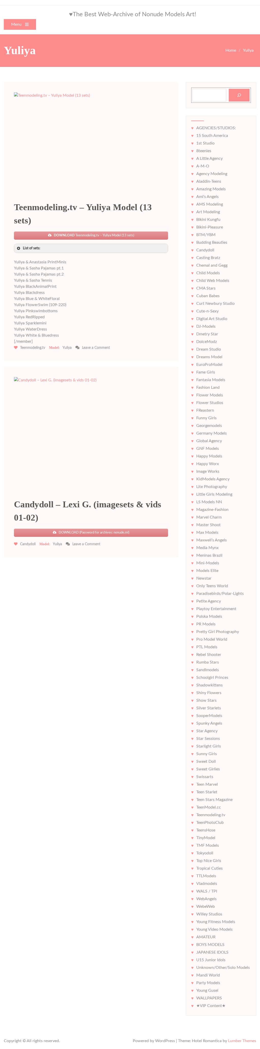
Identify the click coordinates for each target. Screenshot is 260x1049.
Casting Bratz (208, 258)
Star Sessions (208, 739)
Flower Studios (209, 403)
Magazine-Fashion (212, 510)
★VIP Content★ (210, 1006)
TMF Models (207, 845)
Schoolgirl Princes (212, 678)
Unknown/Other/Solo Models (223, 968)
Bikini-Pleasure (209, 227)
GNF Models (207, 449)
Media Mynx (207, 548)
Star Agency (207, 731)
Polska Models (209, 616)
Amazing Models (211, 189)
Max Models (207, 532)
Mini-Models (207, 563)
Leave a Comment (96, 348)
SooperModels (209, 716)
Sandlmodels (207, 670)
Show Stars (206, 700)
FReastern (205, 410)
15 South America (212, 136)
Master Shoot (208, 525)
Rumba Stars (207, 662)
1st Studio (205, 143)
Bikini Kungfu (208, 220)
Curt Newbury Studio (215, 303)
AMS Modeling (209, 204)
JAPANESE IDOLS (212, 952)
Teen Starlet (206, 792)
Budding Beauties (211, 242)
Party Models (208, 983)
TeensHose (205, 830)
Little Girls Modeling (214, 494)
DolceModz (206, 342)
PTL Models (206, 647)
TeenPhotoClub (210, 823)
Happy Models (209, 456)
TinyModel (205, 838)
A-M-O (202, 166)
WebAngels (206, 899)
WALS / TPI (206, 891)
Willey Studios (209, 914)
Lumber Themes (242, 1041)
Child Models (208, 273)
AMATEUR (206, 937)
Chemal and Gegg (212, 265)
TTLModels (206, 876)
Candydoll (28, 544)
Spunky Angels (209, 723)
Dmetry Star (207, 334)
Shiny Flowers (208, 693)
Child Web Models (212, 281)
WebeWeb (205, 906)
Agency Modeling (211, 174)
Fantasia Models (210, 380)
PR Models (206, 624)
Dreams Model (209, 357)
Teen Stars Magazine (214, 800)
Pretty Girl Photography (217, 632)
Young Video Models (214, 929)
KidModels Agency (213, 479)
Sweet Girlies (208, 769)
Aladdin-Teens (208, 181)
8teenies (203, 151)
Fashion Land (208, 387)
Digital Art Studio (211, 319)
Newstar (204, 578)
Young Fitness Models (215, 922)
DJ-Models (206, 326)
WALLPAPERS (209, 998)
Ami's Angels (207, 197)
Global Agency (209, 441)
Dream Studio (208, 349)
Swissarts (204, 777)
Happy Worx (207, 464)
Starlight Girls (208, 746)
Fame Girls (205, 372)
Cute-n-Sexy (207, 311)
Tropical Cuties (209, 868)
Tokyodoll (204, 853)
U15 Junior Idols (210, 960)
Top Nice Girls (208, 861)
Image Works (207, 471)
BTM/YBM (206, 235)
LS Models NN (209, 502)
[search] (239, 95)
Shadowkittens (209, 685)
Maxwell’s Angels (211, 540)
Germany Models (211, 433)
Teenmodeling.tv (32, 348)
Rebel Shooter (208, 655)
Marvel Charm (209, 517)
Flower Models (209, 395)
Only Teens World (212, 586)
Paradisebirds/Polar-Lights (220, 594)
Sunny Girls (206, 754)
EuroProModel (209, 365)
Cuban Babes (208, 296)
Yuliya (67, 348)
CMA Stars (206, 288)
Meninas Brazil (209, 555)
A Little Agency (209, 158)
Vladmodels (206, 884)
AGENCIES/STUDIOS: (216, 128)
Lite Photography (211, 487)
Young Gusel (207, 990)
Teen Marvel (207, 784)
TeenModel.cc (208, 807)
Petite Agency (208, 601)
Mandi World (208, 975)
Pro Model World (211, 639)
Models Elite (207, 571)
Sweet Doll (206, 761)
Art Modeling (208, 212)
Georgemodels (209, 426)
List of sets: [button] (31, 248)
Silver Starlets (208, 708)
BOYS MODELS (210, 945)
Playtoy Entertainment (216, 609)
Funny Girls (206, 418)
